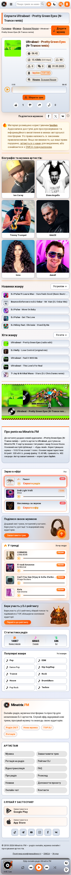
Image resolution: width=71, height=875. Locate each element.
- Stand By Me (30, 325)
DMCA (47, 853)
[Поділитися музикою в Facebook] (48, 116)
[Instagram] (39, 832)
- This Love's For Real (26, 365)
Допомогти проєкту (49, 783)
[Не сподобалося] (30, 105)
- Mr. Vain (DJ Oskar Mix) (39, 302)
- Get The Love (23, 317)
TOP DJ (47, 727)
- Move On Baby (23, 309)
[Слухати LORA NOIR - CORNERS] (18, 558)
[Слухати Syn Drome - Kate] (18, 595)
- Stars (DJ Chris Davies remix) (37, 373)
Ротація (10, 734)
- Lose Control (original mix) (29, 350)
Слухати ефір (30, 508)
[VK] (56, 832)
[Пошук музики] (42, 4)
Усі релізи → (60, 286)
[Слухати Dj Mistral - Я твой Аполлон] (18, 570)
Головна (6, 28)
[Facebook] (47, 832)
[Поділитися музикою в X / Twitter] (55, 116)
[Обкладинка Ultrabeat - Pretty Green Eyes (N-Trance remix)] (12, 48)
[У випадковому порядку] (54, 867)
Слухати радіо (31, 483)
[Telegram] (23, 832)
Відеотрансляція (15, 768)
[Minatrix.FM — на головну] (4, 4)
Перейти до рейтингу (17, 622)
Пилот (26, 479)
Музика (17, 28)
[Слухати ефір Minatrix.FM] (19, 483)
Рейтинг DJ (44, 761)
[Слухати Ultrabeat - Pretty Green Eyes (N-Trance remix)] (7, 89)
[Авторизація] (67, 4)
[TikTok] (14, 832)
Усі (64, 472)
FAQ (40, 768)
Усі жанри (61, 653)
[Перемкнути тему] (51, 4)
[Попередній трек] (30, 867)
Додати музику (61, 30)
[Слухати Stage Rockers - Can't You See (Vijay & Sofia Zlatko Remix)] (18, 583)
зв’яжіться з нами (30, 143)
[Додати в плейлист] (49, 105)
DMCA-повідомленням (39, 147)
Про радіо (11, 775)
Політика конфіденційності (27, 853)
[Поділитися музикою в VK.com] (63, 116)
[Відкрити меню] (11, 4)
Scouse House (31, 28)
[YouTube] (31, 832)
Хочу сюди (61, 545)
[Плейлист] (66, 869)
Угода (55, 853)
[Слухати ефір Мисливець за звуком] (18, 508)
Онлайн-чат (12, 790)
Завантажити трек (16, 535)
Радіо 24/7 (12, 727)
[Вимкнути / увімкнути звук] (66, 863)
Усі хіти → (61, 335)
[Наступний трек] (46, 867)
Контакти (43, 790)
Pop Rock (14, 687)
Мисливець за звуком (29, 503)
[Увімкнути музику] (39, 867)
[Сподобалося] (15, 105)
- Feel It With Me (24, 358)
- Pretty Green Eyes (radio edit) (31, 342)
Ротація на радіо (14, 761)
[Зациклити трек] (23, 867)
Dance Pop (15, 667)
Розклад (43, 775)
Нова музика (30, 727)
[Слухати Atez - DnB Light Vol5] (18, 496)
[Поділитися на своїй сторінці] (39, 105)
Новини (9, 783)
